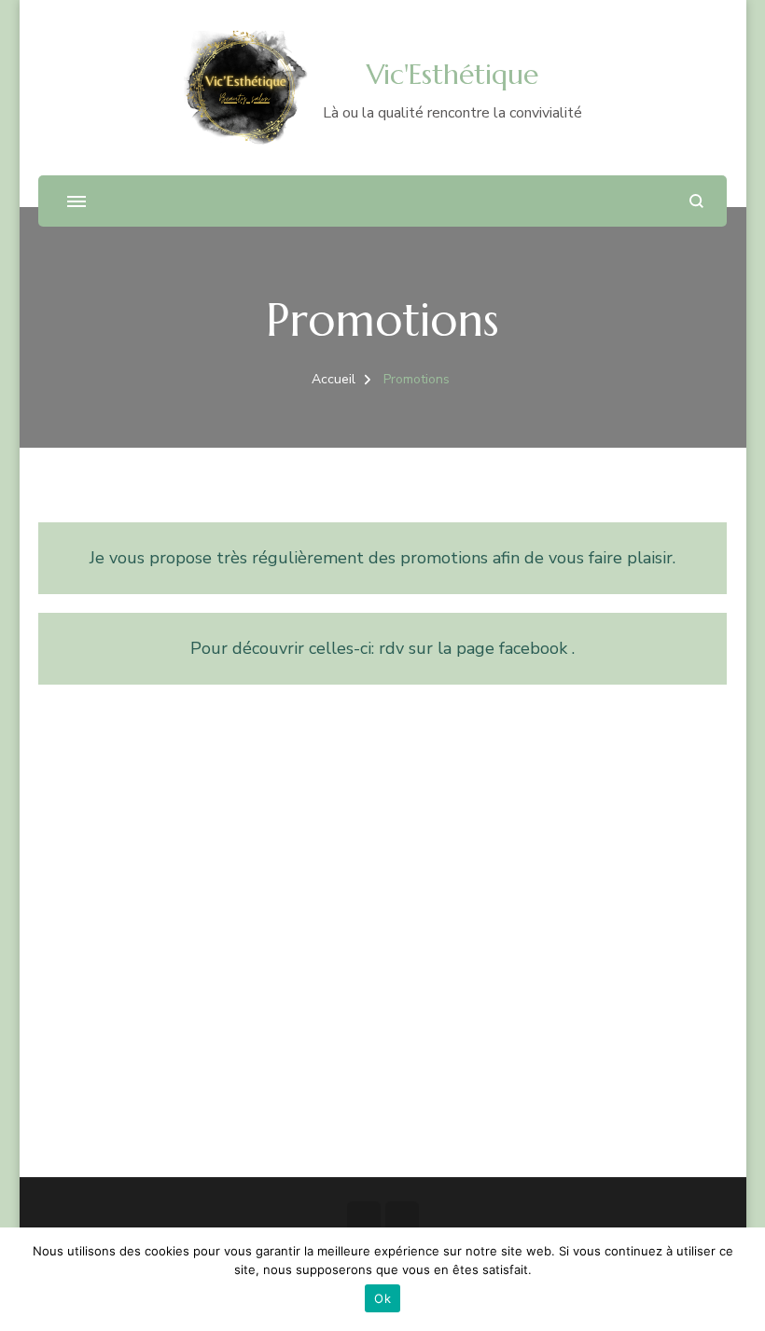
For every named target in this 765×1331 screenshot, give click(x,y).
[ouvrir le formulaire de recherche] (696, 201)
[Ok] (741, 1279)
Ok (382, 1298)
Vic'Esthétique (452, 74)
